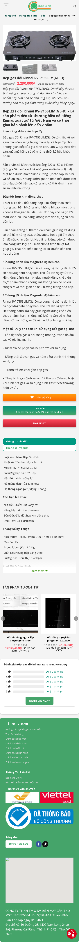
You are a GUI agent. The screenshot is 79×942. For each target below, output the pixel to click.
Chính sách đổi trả (15, 748)
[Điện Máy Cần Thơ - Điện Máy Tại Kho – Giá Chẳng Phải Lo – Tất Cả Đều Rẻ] (39, 6)
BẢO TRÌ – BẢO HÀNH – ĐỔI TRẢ (22, 782)
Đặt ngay (39, 423)
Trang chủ (9, 15)
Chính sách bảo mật (16, 738)
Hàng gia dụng (28, 15)
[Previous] (9, 43)
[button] (6, 6)
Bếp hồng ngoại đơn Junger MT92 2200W (58, 639)
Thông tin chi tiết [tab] (17, 441)
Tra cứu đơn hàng (15, 734)
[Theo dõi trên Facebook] (39, 844)
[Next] (69, 43)
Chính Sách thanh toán (17, 757)
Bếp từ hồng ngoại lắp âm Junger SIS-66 (20, 639)
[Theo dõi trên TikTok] (45, 844)
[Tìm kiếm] (74, 6)
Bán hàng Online (14, 777)
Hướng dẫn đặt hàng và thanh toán (23, 729)
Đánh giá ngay (39, 700)
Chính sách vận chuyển (17, 762)
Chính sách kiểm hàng (17, 752)
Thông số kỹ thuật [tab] (17, 447)
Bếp (43, 15)
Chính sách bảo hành (16, 743)
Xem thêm (37, 571)
